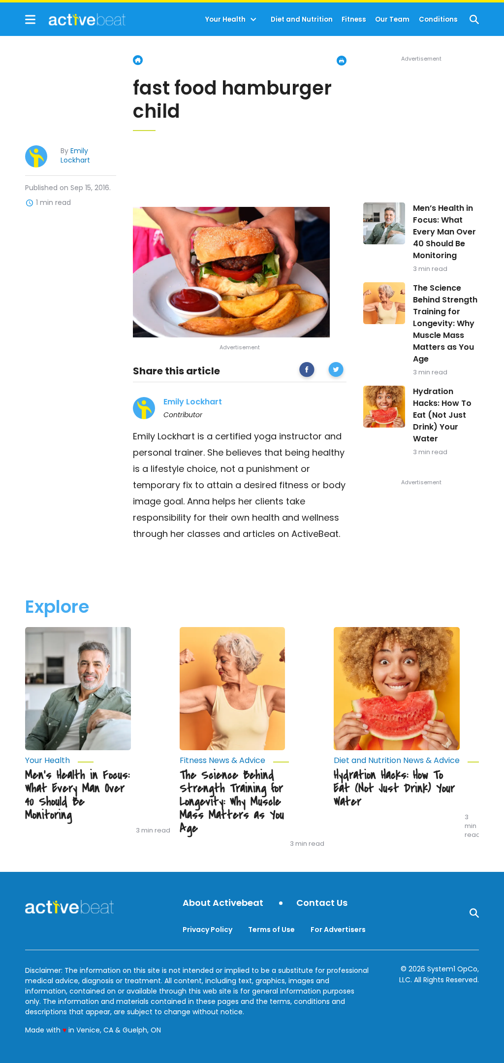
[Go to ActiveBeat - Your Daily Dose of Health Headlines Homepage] (75, 19)
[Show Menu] (30, 19)
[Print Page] (341, 61)
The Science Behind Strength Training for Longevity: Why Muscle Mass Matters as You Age (445, 323)
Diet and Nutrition (302, 19)
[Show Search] (474, 19)
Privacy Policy (207, 929)
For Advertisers (338, 929)
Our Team (392, 19)
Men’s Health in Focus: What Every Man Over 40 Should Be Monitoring (444, 231)
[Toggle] (253, 20)
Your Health (225, 19)
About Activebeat (223, 903)
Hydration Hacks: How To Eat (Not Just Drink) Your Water (442, 415)
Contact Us (321, 903)
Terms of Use (271, 929)
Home (138, 60)
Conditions (438, 19)
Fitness (354, 19)
